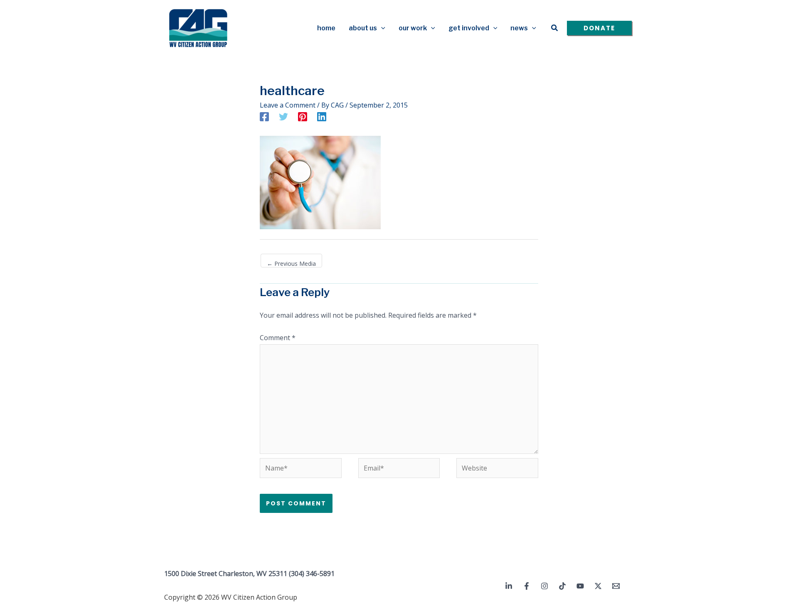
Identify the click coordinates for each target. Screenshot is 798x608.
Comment (278, 337)
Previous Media (291, 263)
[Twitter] (283, 116)
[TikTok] (562, 586)
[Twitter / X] (598, 586)
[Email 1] (616, 586)
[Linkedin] (321, 116)
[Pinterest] (302, 116)
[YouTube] (580, 586)
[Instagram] (544, 586)
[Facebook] (264, 116)
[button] (381, 28)
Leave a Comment (287, 105)
